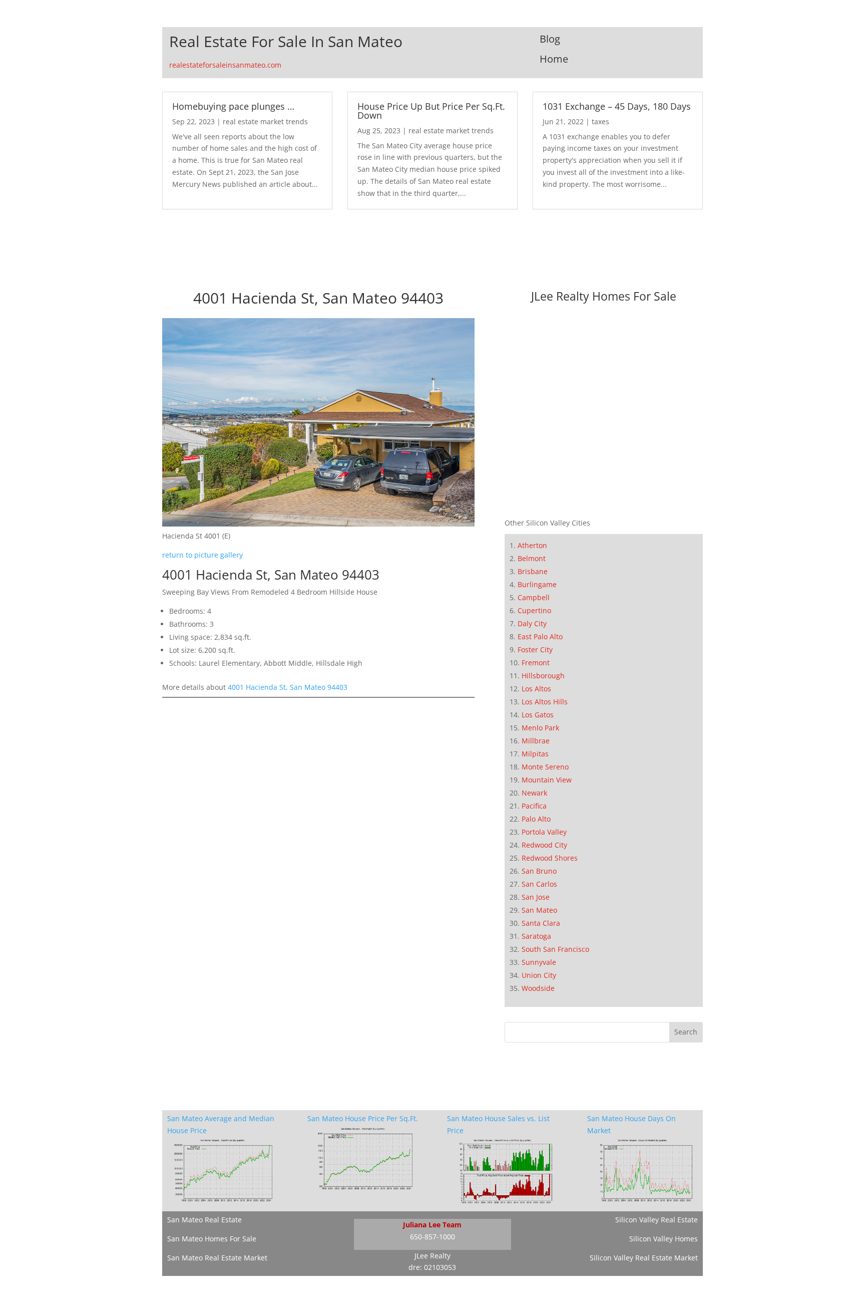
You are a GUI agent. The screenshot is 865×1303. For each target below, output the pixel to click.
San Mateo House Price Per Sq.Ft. (362, 1118)
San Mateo (539, 910)
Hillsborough (543, 675)
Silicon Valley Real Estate (656, 1219)
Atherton (532, 545)
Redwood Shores (550, 858)
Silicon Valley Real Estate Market (644, 1257)
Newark (534, 793)
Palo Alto (536, 819)
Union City (539, 975)
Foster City (535, 649)
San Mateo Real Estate (204, 1219)
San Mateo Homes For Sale (211, 1238)
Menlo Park (540, 727)
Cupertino (534, 610)
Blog (550, 39)
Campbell (534, 597)
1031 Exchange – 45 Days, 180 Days (617, 106)
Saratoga (536, 936)
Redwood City (544, 845)
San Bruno (539, 871)
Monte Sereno (545, 766)
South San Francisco (555, 949)
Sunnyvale (539, 962)
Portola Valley (544, 832)
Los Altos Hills (545, 701)
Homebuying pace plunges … (233, 106)
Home (554, 59)
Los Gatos (538, 714)
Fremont (536, 662)
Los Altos (536, 688)
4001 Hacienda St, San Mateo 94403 (287, 687)
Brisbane (533, 571)
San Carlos (539, 884)
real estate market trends (265, 121)
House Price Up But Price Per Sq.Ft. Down (431, 110)
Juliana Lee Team (432, 1224)
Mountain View (547, 780)
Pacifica (534, 806)
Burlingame (537, 584)
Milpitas (535, 753)
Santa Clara (541, 923)
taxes (600, 121)
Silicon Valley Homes (663, 1238)
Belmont (532, 558)
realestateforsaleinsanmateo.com (225, 65)
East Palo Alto (540, 636)
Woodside (538, 988)
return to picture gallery (202, 555)
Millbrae (536, 740)
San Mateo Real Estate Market (217, 1257)
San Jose (536, 897)
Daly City (532, 623)
